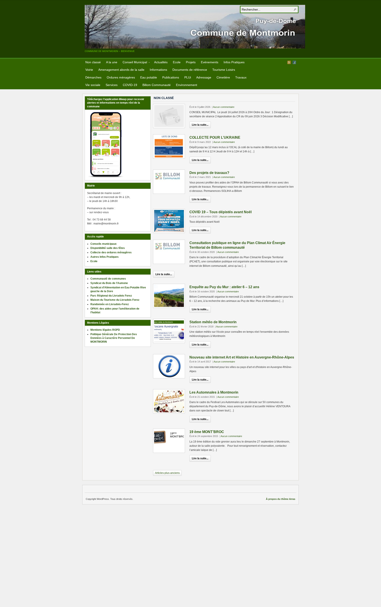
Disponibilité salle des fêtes (107, 248)
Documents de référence (189, 69)
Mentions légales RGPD (105, 329)
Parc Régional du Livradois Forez (111, 295)
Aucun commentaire (223, 107)
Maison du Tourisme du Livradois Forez (114, 299)
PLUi (187, 77)
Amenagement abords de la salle (121, 69)
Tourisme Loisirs (223, 69)
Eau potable (148, 77)
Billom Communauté (156, 85)
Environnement (186, 85)
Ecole (177, 62)
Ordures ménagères (121, 77)
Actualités (161, 62)
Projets (191, 62)
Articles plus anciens (167, 472)
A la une (111, 62)
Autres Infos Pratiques (104, 256)
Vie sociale (92, 85)
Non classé (93, 62)
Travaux (241, 77)
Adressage (203, 77)
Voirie (89, 69)
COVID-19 (130, 85)
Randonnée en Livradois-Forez (109, 304)
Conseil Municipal (133, 62)
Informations (158, 69)
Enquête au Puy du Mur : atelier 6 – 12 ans (224, 287)
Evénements (209, 62)
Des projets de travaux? (209, 173)
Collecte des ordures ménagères (111, 252)
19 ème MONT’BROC (206, 432)
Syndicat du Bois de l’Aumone (109, 283)
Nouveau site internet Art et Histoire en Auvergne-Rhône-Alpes (241, 357)
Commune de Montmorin (195, 27)
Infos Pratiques (234, 62)
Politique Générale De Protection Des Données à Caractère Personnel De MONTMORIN (113, 338)
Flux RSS (289, 62)
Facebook (294, 62)
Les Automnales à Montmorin (213, 392)
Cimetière (223, 77)
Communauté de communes (108, 278)
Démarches (93, 77)
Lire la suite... (200, 124)
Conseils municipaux (103, 243)
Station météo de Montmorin (213, 322)
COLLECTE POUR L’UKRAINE (214, 137)
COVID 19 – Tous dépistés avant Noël (220, 212)
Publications (170, 77)
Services (112, 85)
